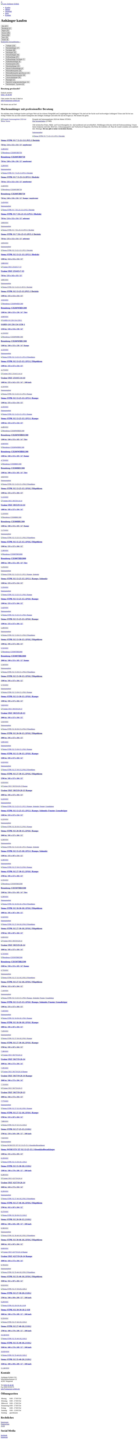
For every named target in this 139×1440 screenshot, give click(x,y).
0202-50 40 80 (8, 1385)
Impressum (4, 1422)
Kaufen (7, 7)
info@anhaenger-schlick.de (10, 100)
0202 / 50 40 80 (6, 95)
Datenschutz (5, 1424)
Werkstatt (8, 11)
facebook (4, 1435)
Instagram (4, 1437)
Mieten (7, 9)
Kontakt (8, 15)
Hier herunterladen (38, 121)
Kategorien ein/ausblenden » (10, 42)
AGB (3, 1426)
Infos (7, 13)
